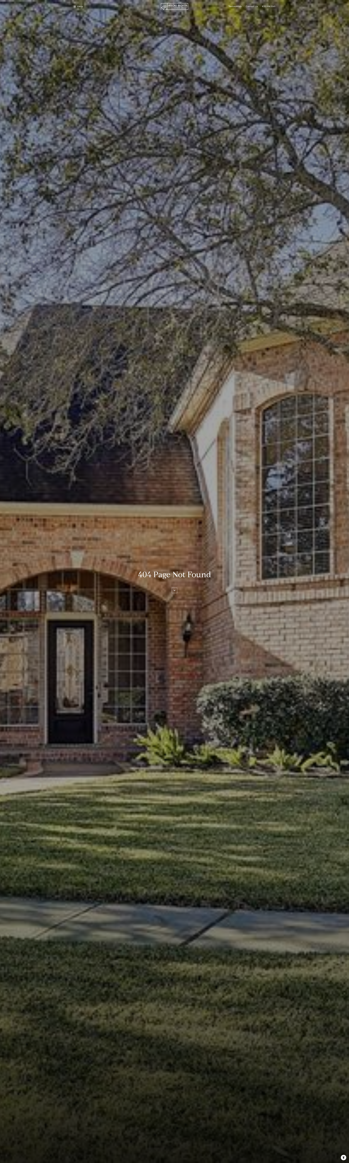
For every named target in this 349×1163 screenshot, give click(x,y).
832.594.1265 (268, 6)
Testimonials (235, 6)
